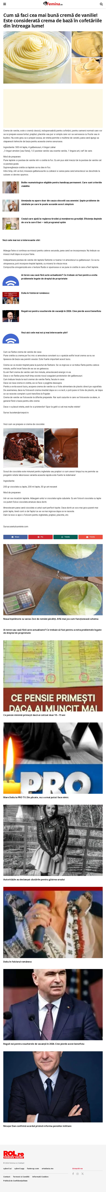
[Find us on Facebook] (73, 1174)
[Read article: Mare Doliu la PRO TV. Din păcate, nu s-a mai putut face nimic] (53, 758)
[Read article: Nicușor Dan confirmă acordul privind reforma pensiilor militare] (53, 1087)
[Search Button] (101, 4)
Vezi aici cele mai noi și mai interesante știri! (44, 332)
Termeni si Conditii (21, 1177)
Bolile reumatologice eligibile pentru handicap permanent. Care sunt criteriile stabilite (61, 184)
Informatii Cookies (40, 1177)
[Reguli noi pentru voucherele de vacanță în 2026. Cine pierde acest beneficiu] (10, 320)
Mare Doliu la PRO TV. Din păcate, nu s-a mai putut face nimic (35, 797)
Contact (21, 1163)
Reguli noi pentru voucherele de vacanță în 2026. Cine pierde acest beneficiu (61, 311)
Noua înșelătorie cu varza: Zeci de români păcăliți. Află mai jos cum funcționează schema (50, 618)
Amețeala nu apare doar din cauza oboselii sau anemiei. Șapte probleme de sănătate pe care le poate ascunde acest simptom (60, 202)
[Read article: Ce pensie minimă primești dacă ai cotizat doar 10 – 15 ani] (53, 676)
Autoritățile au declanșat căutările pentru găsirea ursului (34, 879)
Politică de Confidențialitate (15, 1181)
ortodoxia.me (47, 1169)
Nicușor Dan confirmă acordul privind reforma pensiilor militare (37, 1126)
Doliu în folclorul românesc (35, 293)
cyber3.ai (7, 1169)
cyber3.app (19, 1169)
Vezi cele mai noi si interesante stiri (21, 240)
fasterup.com (33, 1169)
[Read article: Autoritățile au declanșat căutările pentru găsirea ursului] (53, 840)
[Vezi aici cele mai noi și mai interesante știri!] (10, 341)
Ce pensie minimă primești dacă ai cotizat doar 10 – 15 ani (34, 715)
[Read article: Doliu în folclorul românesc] (53, 922)
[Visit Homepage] (53, 4)
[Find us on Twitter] (82, 1174)
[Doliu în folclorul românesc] (10, 302)
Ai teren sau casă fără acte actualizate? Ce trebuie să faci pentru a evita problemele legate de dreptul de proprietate (59, 277)
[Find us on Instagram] (77, 1174)
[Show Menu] (4, 4)
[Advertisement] (53, 108)
